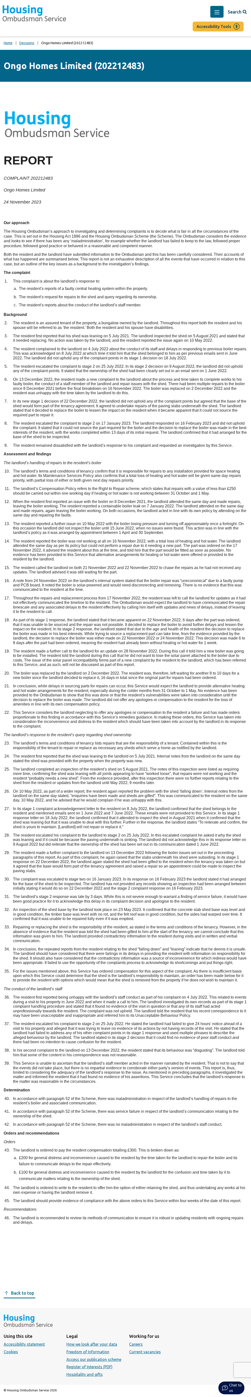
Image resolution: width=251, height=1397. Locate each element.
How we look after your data (91, 1344)
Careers (136, 1344)
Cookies (11, 1352)
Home (8, 43)
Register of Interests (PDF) (89, 1367)
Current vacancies (145, 1352)
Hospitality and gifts (84, 1374)
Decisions (26, 43)
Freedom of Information (87, 1352)
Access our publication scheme (93, 1359)
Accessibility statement (24, 1344)
